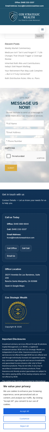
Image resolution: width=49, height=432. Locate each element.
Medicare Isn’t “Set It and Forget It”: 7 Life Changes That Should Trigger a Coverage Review (23, 55)
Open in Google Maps (14, 286)
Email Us (11, 256)
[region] (24, 407)
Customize (24, 418)
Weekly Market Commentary (17, 48)
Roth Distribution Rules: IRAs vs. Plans (22, 78)
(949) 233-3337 (27, 2)
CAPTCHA (10, 148)
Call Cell (26, 248)
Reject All (24, 426)
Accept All (24, 411)
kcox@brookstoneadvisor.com (31, 6)
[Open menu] (42, 29)
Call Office (12, 248)
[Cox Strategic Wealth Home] (24, 16)
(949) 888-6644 (21, 224)
